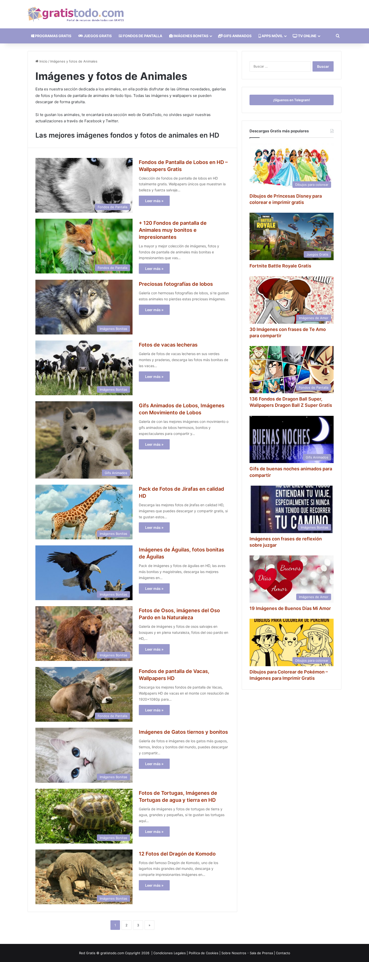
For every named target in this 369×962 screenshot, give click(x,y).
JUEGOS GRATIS (97, 36)
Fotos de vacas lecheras (168, 345)
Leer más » (154, 201)
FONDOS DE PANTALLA (142, 36)
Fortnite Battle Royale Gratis (280, 265)
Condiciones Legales (169, 953)
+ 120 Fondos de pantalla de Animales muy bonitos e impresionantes (173, 230)
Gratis (90, 953)
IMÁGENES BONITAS (190, 36)
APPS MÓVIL (272, 36)
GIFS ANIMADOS (237, 36)
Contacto (283, 953)
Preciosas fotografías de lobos (176, 284)
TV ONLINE (307, 36)
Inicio (42, 61)
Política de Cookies (203, 953)
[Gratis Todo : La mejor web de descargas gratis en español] (76, 14)
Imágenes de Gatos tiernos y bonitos (183, 732)
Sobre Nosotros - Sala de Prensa (247, 953)
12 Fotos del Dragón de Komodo (177, 854)
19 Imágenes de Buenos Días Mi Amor (290, 608)
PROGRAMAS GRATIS (52, 36)
